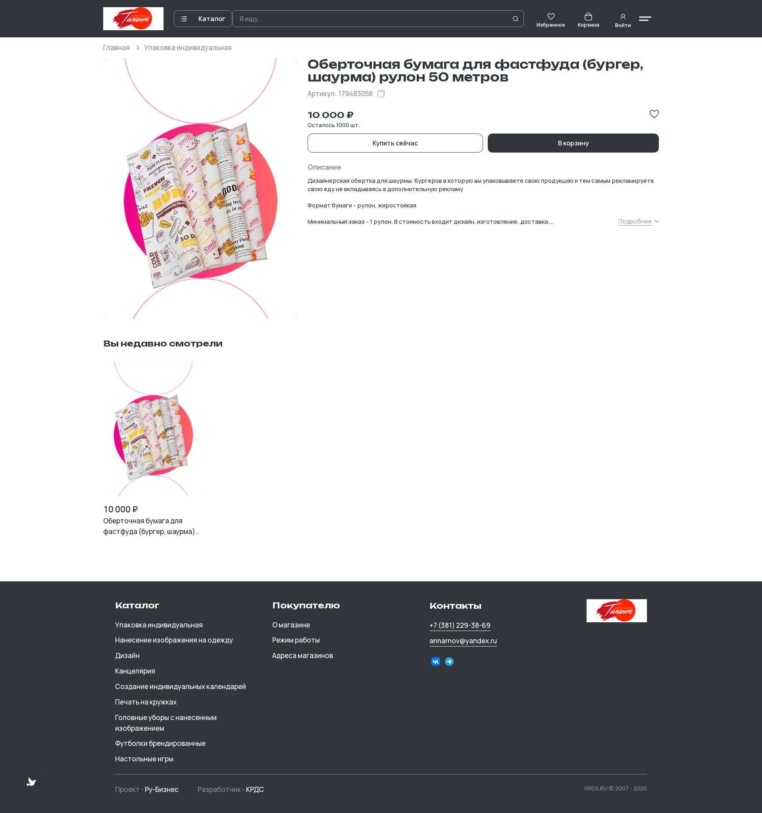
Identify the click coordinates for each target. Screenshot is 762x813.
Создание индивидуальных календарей (180, 686)
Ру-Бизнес (162, 789)
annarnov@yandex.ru (463, 640)
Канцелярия (135, 671)
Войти (623, 25)
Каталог (211, 18)
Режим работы (296, 640)
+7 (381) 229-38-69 (460, 625)
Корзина (588, 24)
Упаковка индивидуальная (188, 47)
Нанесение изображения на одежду (174, 640)
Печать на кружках (146, 702)
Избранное (551, 24)
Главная (116, 47)
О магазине (291, 624)
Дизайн (127, 655)
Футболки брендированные (160, 743)
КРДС (255, 789)
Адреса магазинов (302, 655)
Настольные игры (144, 758)
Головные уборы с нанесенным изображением (166, 723)
